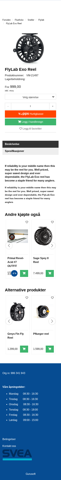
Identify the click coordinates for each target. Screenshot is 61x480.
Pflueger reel (41, 333)
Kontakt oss (9, 446)
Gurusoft (30, 474)
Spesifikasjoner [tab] (14, 151)
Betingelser (9, 439)
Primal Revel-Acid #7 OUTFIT (15, 262)
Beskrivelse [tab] (12, 144)
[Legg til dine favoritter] (26, 222)
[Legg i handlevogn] (24, 273)
